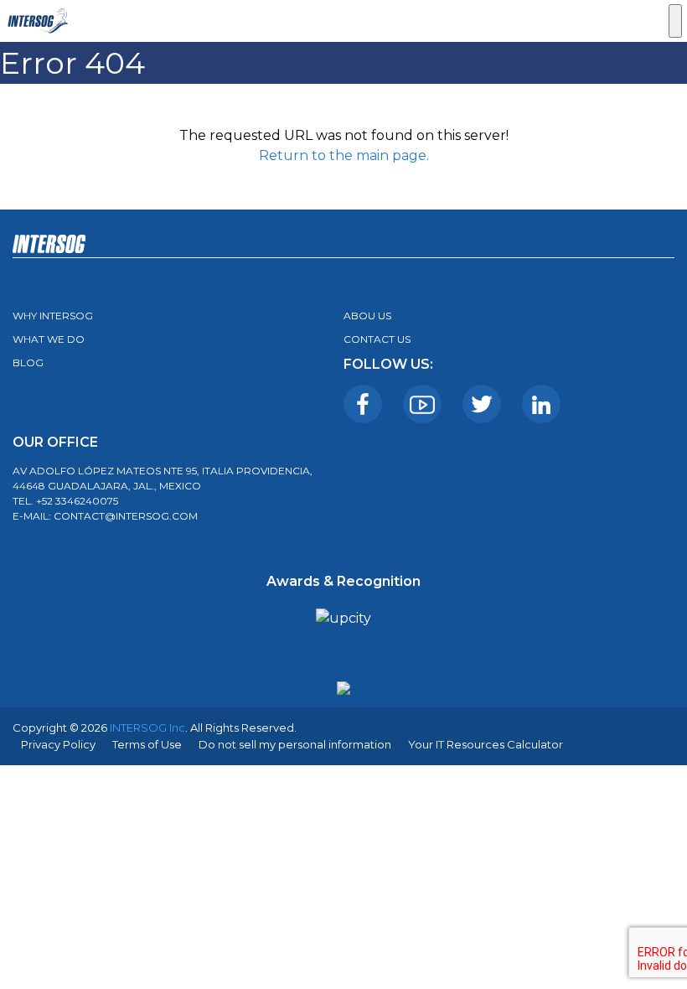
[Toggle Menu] (675, 21)
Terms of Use (147, 744)
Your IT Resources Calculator (485, 744)
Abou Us (367, 315)
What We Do (49, 339)
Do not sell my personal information (295, 744)
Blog (28, 362)
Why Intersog (53, 315)
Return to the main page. (344, 155)
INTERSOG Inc (147, 727)
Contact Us (377, 339)
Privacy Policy (58, 744)
